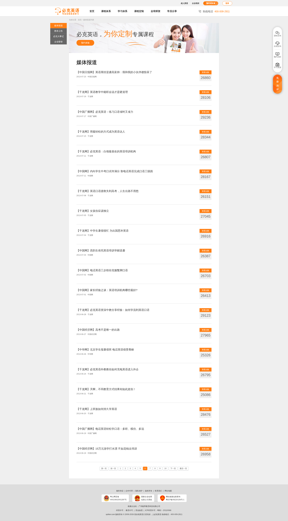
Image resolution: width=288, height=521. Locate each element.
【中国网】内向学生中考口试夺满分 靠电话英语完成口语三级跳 (114, 171)
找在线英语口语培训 (142, 514)
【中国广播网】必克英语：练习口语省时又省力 (104, 111)
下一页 (173, 468)
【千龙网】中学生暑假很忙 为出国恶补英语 (102, 230)
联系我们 (158, 491)
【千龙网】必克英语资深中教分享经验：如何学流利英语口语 (112, 309)
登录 (227, 3)
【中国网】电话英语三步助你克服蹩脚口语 (102, 270)
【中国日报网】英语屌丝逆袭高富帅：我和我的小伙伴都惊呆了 (114, 72)
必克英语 (157, 514)
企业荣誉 (58, 42)
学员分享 (172, 11)
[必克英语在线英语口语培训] (67, 11)
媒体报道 (58, 25)
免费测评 (277, 84)
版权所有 (148, 491)
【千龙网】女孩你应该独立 (92, 210)
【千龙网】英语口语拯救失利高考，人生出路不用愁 (107, 191)
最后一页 (183, 468)
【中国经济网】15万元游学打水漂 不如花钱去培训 (106, 448)
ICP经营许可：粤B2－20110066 (158, 510)
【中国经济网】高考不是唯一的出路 (98, 329)
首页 (92, 11)
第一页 (104, 468)
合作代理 (129, 491)
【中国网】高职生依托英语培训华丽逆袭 (100, 250)
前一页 (113, 468)
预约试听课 (210, 3)
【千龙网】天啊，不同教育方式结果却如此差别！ (106, 389)
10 (165, 468)
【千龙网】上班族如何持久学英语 (96, 409)
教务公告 (58, 31)
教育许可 (129, 510)
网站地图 (168, 491)
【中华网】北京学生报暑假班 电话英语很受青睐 (105, 349)
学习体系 (122, 11)
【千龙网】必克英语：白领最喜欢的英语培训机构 (106, 151)
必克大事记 (58, 36)
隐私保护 (138, 491)
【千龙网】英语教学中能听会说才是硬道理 (102, 92)
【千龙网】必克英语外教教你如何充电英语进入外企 (107, 369)
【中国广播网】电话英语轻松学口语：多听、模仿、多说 (110, 428)
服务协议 (119, 491)
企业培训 (195, 3)
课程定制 (139, 11)
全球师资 (155, 11)
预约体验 (85, 43)
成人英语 (184, 3)
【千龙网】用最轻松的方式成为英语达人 (100, 131)
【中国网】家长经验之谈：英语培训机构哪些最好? (106, 290)
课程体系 (106, 11)
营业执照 (139, 510)
